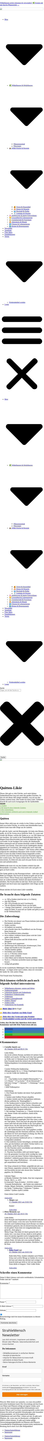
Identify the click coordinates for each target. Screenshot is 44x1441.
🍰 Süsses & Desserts (21, 209)
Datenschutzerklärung (16, 1387)
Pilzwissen (17, 146)
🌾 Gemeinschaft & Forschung (20, 220)
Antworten (8, 1198)
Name (3, 1302)
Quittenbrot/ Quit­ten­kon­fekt (14, 994)
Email (4, 1367)
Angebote (8, 230)
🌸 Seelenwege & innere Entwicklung (23, 216)
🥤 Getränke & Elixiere (22, 213)
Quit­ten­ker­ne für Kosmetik (14, 1005)
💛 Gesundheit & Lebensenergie (20, 218)
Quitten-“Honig (10, 1001)
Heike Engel (13, 1250)
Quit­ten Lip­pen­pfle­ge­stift (13, 998)
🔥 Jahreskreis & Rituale (18, 222)
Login (7, 304)
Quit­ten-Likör (9, 1003)
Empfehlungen (10, 234)
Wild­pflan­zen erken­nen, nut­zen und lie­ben (20, 988)
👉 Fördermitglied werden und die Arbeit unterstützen (21, 1019)
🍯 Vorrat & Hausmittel (22, 207)
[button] (22, 351)
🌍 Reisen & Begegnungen (19, 226)
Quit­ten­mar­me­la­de (11, 990)
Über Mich (8, 232)
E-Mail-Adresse (6, 1306)
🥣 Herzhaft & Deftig (21, 211)
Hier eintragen (22, 1394)
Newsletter (8, 228)
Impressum (8, 1432)
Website (3, 1310)
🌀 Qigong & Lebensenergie (19, 224)
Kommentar (5, 1283)
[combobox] (10, 690)
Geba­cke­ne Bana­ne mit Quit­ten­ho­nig (18, 992)
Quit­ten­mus (9, 996)
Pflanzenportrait (19, 144)
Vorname (5, 1375)
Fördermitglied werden (17, 302)
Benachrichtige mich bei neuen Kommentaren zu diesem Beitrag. (20, 1318)
